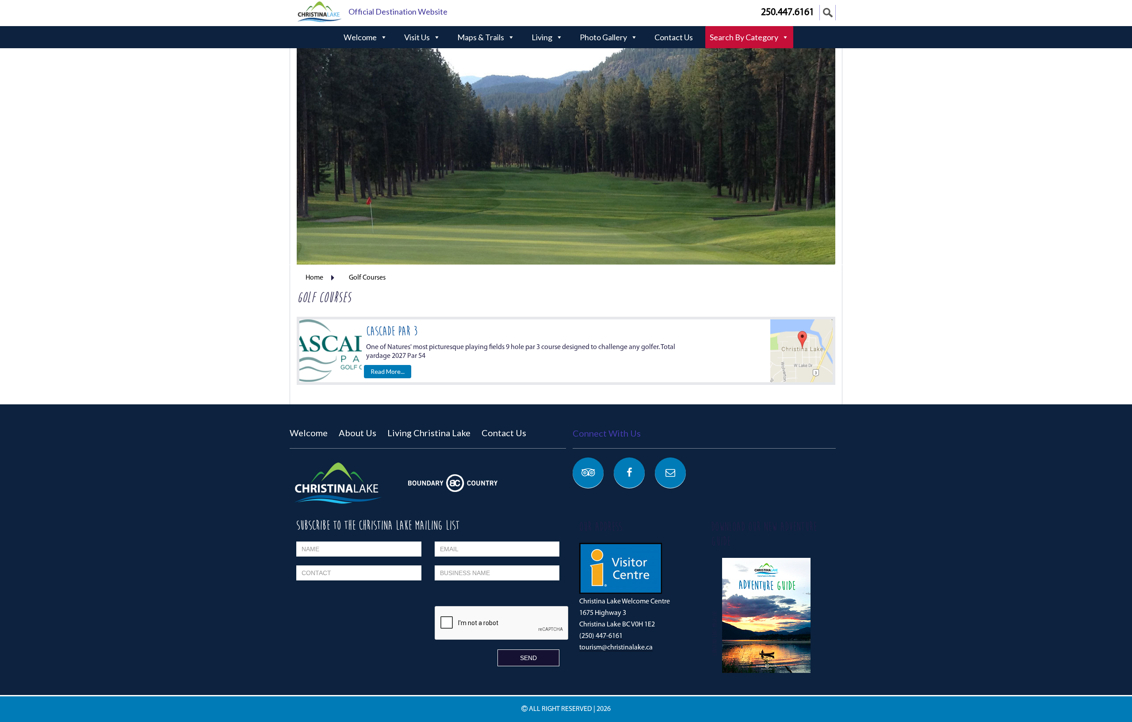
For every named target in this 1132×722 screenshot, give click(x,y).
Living (542, 37)
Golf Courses (367, 277)
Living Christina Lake (428, 432)
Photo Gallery (603, 37)
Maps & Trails (480, 37)
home (314, 277)
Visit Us (417, 37)
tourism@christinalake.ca (616, 647)
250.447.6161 (787, 13)
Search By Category (744, 37)
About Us (357, 432)
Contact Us (673, 37)
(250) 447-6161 (601, 636)
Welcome (360, 37)
